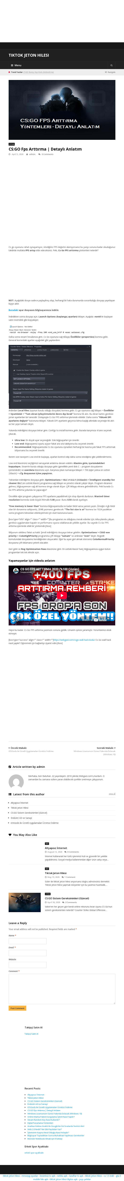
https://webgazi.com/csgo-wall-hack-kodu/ (74, 639)
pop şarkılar (85, 1179)
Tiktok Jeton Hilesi (29, 55)
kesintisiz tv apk (47, 1175)
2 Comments (71, 902)
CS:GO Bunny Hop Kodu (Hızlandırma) (38, 72)
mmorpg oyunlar (30, 1175)
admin (32, 154)
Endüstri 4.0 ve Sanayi (21, 817)
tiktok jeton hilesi (11, 1175)
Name (12, 935)
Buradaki (13, 310)
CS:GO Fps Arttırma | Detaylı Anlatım (44, 1110)
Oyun (11, 144)
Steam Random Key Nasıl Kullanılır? (44, 1119)
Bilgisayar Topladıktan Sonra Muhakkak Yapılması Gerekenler (56, 1135)
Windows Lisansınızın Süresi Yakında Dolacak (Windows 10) (55, 1113)
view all (112, 793)
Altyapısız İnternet (19, 802)
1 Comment (70, 877)
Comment (14, 971)
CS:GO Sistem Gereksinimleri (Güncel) (29, 812)
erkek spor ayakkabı (34, 1152)
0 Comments (47, 154)
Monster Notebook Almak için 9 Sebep (45, 1138)
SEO (47, 844)
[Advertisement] (62, 21)
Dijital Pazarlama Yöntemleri (40, 1123)
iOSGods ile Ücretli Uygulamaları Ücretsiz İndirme (35, 822)
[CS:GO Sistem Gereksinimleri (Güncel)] (25, 902)
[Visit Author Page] (16, 782)
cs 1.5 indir (109, 1175)
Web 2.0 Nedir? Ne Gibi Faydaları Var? (45, 1129)
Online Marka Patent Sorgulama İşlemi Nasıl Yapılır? (51, 1116)
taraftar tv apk (76, 1175)
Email (12, 947)
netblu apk (62, 1175)
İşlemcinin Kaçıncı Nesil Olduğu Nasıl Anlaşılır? (48, 1132)
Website (12, 959)
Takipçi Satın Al (31, 1033)
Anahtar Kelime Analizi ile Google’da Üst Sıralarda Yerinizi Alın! (56, 1126)
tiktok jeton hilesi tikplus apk (63, 1179)
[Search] (111, 65)
